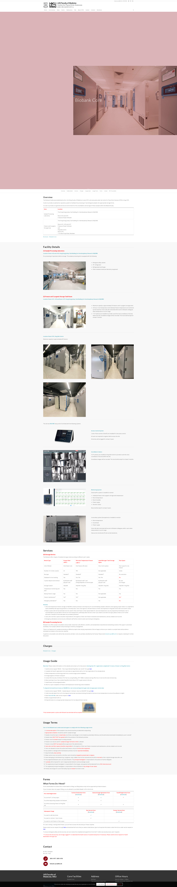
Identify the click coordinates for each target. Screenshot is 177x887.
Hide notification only (111, 884)
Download (78, 794)
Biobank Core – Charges (49, 651)
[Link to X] (133, 1)
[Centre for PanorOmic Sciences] (62, 5)
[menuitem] (45, 10)
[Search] (133, 10)
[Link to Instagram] (129, 1)
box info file (52, 695)
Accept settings (100, 884)
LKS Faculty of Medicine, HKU (49, 875)
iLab (90, 669)
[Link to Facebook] (131, 1)
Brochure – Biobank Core (49, 237)
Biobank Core (70, 879)
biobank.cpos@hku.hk (111, 634)
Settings (120, 884)
